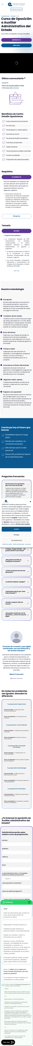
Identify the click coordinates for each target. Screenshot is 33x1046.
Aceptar (16, 529)
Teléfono (5, 857)
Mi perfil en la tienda (16, 9)
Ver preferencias (16, 540)
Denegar (16, 535)
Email (4, 865)
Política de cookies (7, 544)
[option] (16, 656)
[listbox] (16, 656)
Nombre (4, 840)
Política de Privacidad (18, 544)
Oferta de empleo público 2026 (13, 86)
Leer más (16, 271)
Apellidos (5, 848)
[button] (30, 501)
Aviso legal (28, 544)
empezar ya (16, 40)
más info (16, 45)
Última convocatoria (13, 78)
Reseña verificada (17, 678)
